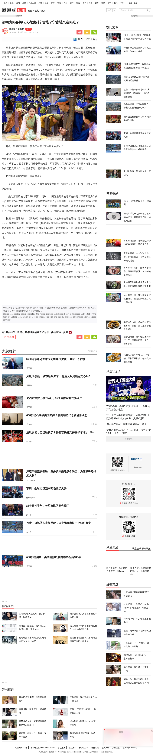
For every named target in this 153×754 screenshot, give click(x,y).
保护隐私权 (83, 747)
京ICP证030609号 (130, 747)
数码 (115, 3)
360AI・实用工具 (86, 39)
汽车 (65, 3)
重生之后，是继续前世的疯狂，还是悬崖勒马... (140, 570)
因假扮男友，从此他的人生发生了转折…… (116, 569)
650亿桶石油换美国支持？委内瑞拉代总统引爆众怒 (56, 415)
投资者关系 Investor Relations (43, 747)
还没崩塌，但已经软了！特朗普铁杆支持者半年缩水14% (60, 432)
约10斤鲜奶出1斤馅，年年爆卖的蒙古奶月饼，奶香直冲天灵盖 (35, 332)
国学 (109, 3)
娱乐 (46, 3)
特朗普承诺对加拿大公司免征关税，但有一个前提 (55, 359)
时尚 (59, 3)
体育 (53, 3)
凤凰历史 (135, 459)
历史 (30, 11)
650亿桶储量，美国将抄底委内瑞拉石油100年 (53, 557)
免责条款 (95, 747)
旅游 (97, 3)
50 (96, 514)
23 (96, 532)
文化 (90, 3)
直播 (24, 3)
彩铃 (144, 548)
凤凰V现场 (113, 371)
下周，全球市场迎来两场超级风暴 (46, 488)
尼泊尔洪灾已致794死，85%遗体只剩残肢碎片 (54, 398)
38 (96, 566)
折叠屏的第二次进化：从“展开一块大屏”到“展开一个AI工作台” (128, 431)
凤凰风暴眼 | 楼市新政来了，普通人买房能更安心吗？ (58, 376)
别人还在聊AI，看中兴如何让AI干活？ (126, 424)
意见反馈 (105, 747)
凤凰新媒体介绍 (21, 747)
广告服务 (61, 747)
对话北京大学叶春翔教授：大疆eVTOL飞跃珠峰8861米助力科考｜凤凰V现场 (128, 416)
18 (96, 441)
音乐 (139, 548)
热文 (37, 11)
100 (95, 424)
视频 (18, 3)
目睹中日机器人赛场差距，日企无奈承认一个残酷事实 (58, 523)
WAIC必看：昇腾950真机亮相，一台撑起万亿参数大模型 (128, 408)
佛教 (103, 3)
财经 (40, 3)
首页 (5, 3)
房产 (72, 3)
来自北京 (23, 32)
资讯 (11, 3)
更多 (122, 3)
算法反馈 (93, 351)
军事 (84, 3)
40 (96, 407)
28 (96, 497)
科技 (78, 3)
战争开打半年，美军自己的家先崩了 (47, 505)
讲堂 (134, 548)
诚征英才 (72, 747)
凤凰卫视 (32, 3)
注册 (130, 3)
